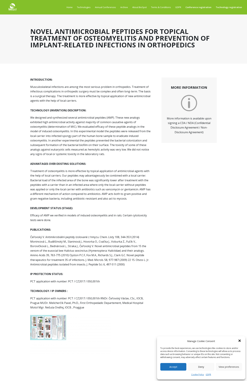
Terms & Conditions (161, 7)
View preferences (229, 366)
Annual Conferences (105, 7)
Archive (124, 7)
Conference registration (198, 7)
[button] (240, 341)
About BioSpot (139, 7)
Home (70, 7)
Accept (173, 366)
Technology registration (229, 7)
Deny (201, 366)
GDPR (208, 374)
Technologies (84, 7)
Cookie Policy (197, 374)
